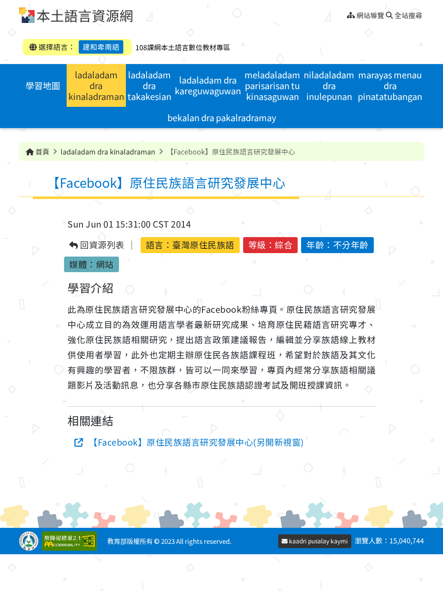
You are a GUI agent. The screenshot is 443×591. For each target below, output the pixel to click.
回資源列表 (101, 245)
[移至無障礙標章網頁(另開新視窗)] (71, 541)
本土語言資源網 (84, 15)
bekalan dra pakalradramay (221, 117)
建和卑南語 (101, 47)
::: (343, 13)
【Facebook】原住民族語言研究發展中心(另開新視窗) (196, 442)
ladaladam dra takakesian (149, 85)
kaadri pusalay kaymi (318, 540)
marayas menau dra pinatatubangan (390, 85)
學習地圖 (43, 85)
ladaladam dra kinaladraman (96, 85)
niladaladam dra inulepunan (329, 85)
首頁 (41, 151)
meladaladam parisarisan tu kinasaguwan (272, 85)
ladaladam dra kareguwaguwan (208, 85)
